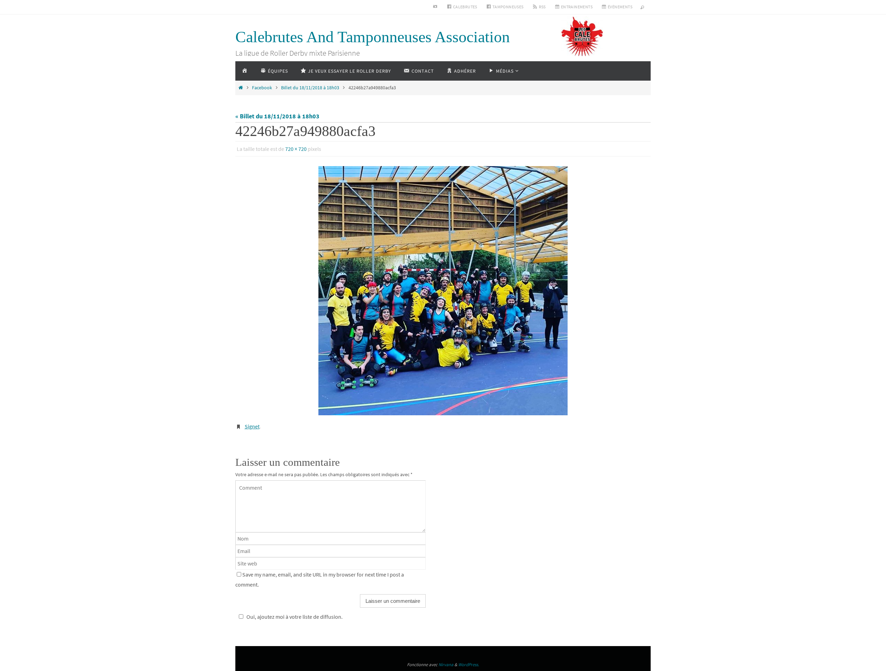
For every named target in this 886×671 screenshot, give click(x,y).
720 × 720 (296, 148)
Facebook (262, 87)
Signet (252, 426)
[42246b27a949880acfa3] (443, 290)
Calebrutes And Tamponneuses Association (372, 37)
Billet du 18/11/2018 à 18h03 (310, 87)
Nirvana (446, 665)
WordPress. (468, 665)
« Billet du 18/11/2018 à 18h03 (277, 116)
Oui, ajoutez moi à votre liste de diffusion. (294, 616)
